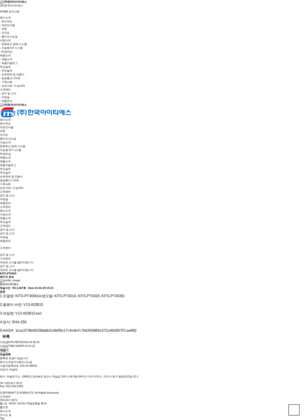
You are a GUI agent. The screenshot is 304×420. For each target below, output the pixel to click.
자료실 (4, 237)
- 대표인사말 (7, 25)
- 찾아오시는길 (9, 36)
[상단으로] (294, 410)
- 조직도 (5, 32)
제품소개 (5, 218)
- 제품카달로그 (9, 63)
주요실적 (5, 222)
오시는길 (26, 362)
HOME (4, 11)
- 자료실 (5, 97)
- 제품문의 (6, 101)
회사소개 (5, 210)
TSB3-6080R (16, 346)
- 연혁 (3, 29)
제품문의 (5, 241)
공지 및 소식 (7, 233)
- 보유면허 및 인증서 (12, 74)
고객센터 (5, 225)
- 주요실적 (6, 70)
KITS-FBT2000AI (18, 342)
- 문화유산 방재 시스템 (13, 44)
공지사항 (14, 11)
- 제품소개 (6, 59)
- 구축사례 (6, 82)
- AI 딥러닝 (6, 51)
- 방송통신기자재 (10, 78)
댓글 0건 (5, 288)
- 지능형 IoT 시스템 (11, 47)
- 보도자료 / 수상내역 (12, 85)
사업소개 (5, 214)
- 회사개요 (6, 21)
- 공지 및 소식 (8, 93)
